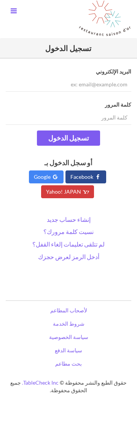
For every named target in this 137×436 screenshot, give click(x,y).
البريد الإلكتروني (113, 71)
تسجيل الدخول (68, 138)
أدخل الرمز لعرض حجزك (68, 256)
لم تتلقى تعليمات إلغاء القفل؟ (68, 244)
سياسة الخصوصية (68, 337)
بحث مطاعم (68, 363)
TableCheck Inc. (40, 382)
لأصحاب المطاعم (68, 310)
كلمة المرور (118, 104)
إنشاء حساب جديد (69, 219)
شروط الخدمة (68, 323)
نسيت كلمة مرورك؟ (68, 231)
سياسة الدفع (68, 350)
